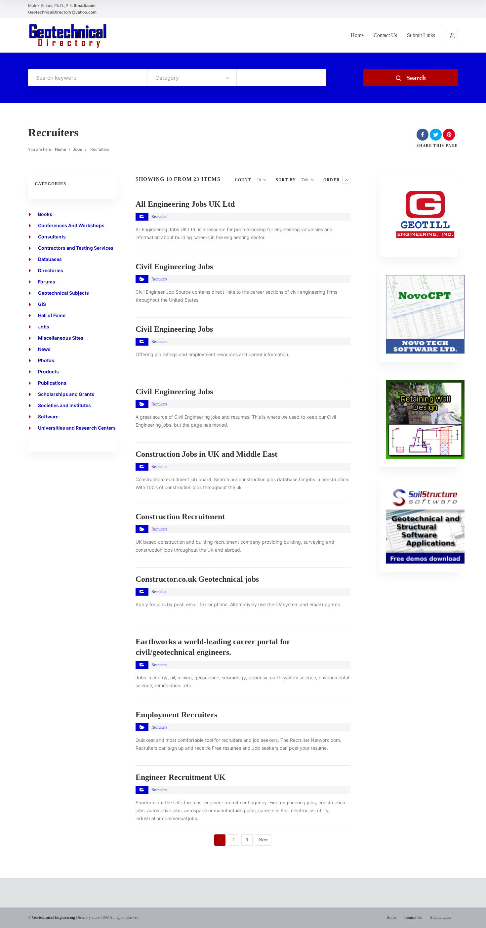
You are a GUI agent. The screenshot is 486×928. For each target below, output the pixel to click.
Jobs (77, 149)
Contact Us (385, 35)
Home (357, 35)
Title (305, 180)
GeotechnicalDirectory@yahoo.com (62, 12)
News (44, 349)
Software (48, 416)
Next (263, 839)
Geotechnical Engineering (53, 917)
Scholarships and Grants (66, 394)
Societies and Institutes (64, 405)
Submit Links (421, 35)
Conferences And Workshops (71, 225)
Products (48, 371)
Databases (50, 259)
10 (259, 180)
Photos (46, 360)
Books (45, 214)
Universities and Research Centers (77, 428)
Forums (46, 281)
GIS (42, 304)
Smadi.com (85, 5)
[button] (452, 35)
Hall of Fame (51, 315)
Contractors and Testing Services (75, 248)
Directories (50, 270)
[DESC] (346, 180)
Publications (52, 383)
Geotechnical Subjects (63, 293)
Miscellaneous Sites (60, 338)
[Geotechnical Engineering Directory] (67, 35)
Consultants (52, 236)
